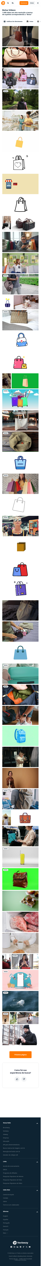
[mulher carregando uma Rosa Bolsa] (20, 57)
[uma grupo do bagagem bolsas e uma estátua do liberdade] (20, 399)
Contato (5, 1198)
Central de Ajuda (8, 1194)
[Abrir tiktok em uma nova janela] (23, 1247)
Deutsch (5, 1226)
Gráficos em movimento (15, 21)
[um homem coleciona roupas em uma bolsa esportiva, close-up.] (20, 695)
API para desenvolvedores (11, 1145)
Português (6, 1223)
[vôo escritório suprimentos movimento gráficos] (5, 1018)
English (5, 1216)
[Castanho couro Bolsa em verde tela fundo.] (20, 879)
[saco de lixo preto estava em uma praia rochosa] (6, 380)
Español (5, 1219)
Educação (6, 1141)
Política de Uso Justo (20, 1260)
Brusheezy (6, 1127)
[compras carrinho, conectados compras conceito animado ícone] (20, 652)
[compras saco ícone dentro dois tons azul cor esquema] (20, 463)
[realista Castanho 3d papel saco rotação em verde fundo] (25, 380)
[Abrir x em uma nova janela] (26, 1247)
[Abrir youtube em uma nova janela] (29, 1247)
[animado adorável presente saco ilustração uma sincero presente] (20, 163)
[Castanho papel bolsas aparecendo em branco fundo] (20, 547)
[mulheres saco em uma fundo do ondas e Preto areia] (20, 610)
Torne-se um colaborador (11, 1205)
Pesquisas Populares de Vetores (13, 1176)
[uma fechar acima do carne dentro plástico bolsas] (20, 922)
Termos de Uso (13, 1259)
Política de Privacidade (25, 1259)
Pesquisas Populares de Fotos (12, 1180)
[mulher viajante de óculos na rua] (20, 526)
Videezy (5, 1134)
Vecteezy (6, 1131)
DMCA (5, 1169)
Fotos (31, 21)
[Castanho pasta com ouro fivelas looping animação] (25, 817)
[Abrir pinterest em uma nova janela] (20, 1247)
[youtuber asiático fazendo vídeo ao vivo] (20, 78)
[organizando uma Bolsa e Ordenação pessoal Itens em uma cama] (20, 631)
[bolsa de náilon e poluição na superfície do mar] (20, 1001)
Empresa (6, 1138)
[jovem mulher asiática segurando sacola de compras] (20, 484)
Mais (4, 1233)
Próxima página (20, 1055)
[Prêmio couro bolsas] (25, 223)
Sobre (5, 1201)
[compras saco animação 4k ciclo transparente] (20, 589)
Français (5, 1230)
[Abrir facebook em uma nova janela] (11, 1247)
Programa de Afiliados (10, 1173)
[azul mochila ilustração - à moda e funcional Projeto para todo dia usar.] (20, 736)
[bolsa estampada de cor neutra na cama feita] (20, 320)
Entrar (32, 3)
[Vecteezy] (3, 3)
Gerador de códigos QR (10, 1155)
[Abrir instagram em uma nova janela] (14, 1247)
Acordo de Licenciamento (11, 1166)
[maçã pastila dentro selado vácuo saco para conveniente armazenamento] (20, 901)
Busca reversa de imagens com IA (14, 1148)
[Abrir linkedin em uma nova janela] (17, 1247)
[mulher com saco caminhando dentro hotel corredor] (20, 36)
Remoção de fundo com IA (11, 1151)
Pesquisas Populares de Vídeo (12, 1183)
